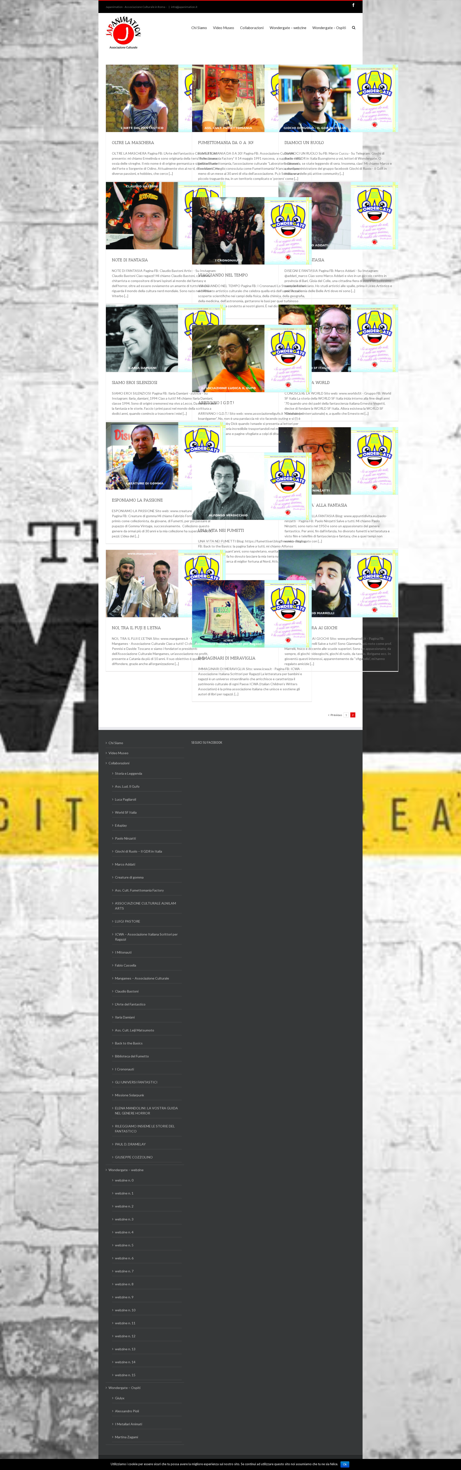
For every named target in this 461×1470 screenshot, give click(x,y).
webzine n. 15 (125, 1375)
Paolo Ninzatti (125, 838)
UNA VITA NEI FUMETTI (221, 530)
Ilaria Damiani (125, 1017)
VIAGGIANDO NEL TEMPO (223, 275)
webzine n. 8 (124, 1284)
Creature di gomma (129, 877)
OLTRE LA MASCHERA (133, 142)
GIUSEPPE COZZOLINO (134, 1157)
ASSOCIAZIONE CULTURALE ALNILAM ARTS (145, 905)
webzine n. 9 (124, 1297)
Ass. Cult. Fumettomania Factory (139, 890)
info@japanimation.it (184, 7)
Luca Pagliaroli (125, 799)
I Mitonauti (123, 952)
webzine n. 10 (125, 1310)
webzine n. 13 (125, 1349)
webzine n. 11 (125, 1323)
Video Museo (118, 753)
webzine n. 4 (124, 1232)
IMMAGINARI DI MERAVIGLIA (226, 658)
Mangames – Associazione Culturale (142, 978)
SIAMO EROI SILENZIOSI (134, 382)
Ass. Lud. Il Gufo (127, 786)
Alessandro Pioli (127, 1411)
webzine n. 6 (124, 1258)
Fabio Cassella (125, 965)
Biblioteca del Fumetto (132, 1056)
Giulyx (119, 1398)
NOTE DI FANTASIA (130, 260)
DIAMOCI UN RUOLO (304, 142)
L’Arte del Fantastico (130, 1004)
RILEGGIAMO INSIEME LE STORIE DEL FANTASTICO (145, 1128)
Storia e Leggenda (128, 773)
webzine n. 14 (125, 1362)
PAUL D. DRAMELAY (130, 1144)
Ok (345, 1464)
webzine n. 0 (124, 1180)
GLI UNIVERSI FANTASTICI (136, 1082)
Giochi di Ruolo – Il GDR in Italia (138, 851)
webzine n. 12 (125, 1336)
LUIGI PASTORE (127, 921)
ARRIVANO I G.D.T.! (216, 402)
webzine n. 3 (124, 1219)
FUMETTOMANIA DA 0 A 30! (226, 142)
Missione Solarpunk (129, 1095)
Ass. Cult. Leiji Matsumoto (134, 1030)
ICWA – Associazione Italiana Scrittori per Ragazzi (146, 936)
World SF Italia (126, 812)
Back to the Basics (129, 1043)
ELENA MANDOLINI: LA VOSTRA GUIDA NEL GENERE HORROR (146, 1110)
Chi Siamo (116, 743)
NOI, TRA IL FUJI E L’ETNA (136, 627)
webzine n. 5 (124, 1245)
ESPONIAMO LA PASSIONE (137, 500)
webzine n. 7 (124, 1271)
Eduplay (121, 825)
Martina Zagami (126, 1437)
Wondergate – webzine (126, 1170)
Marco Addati (125, 864)
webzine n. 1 (124, 1193)
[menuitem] (202, 27)
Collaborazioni (119, 763)
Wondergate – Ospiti (124, 1388)
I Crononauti (124, 1069)
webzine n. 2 (124, 1206)
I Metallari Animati (128, 1424)
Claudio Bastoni (127, 991)
